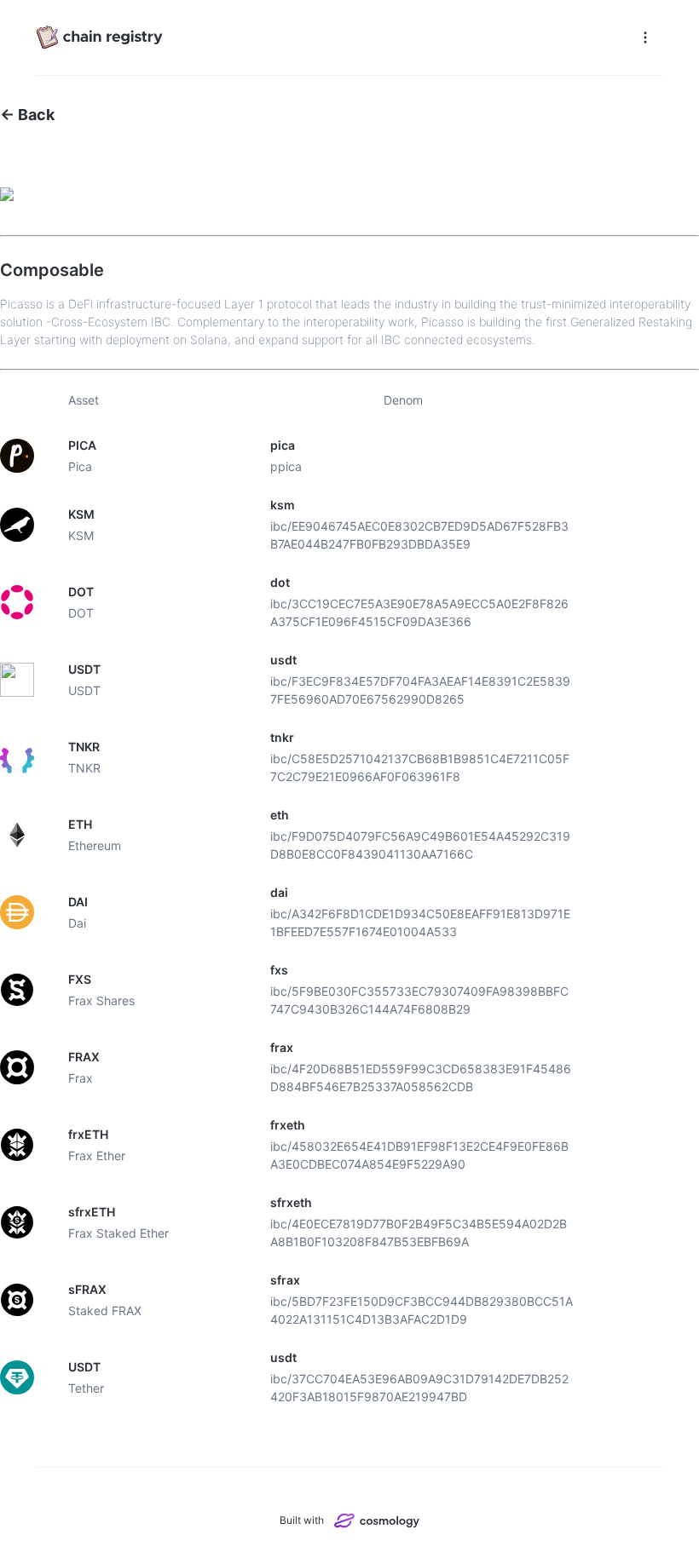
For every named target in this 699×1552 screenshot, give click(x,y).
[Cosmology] (376, 1520)
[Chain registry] (331, 37)
